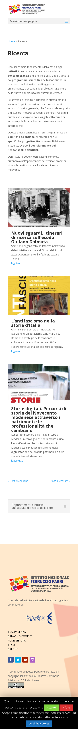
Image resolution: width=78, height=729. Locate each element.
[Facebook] (11, 660)
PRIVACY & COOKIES (20, 636)
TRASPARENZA (17, 631)
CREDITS (13, 649)
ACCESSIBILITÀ (17, 640)
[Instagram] (32, 660)
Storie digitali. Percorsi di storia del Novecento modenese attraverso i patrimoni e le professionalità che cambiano (38, 419)
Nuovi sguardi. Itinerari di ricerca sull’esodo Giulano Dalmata (37, 237)
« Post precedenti (18, 481)
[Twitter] (18, 660)
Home (11, 41)
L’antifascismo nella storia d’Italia (33, 323)
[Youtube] (25, 660)
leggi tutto (17, 263)
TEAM (11, 645)
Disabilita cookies (39, 723)
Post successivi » (60, 481)
